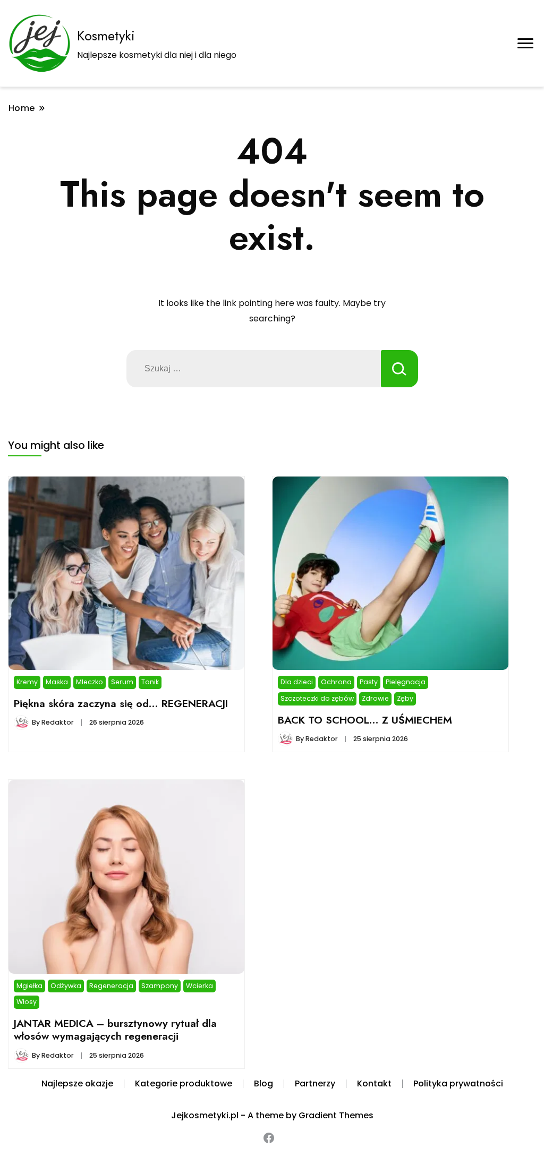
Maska (57, 681)
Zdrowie (375, 698)
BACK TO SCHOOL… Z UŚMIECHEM (365, 719)
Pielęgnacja (406, 681)
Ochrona (336, 681)
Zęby (405, 698)
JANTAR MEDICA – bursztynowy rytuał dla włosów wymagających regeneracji (115, 1029)
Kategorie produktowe (183, 1083)
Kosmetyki (106, 36)
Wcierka (199, 985)
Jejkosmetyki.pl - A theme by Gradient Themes (272, 1115)
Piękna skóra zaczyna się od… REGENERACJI (121, 703)
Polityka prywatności (458, 1083)
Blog (263, 1083)
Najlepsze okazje (77, 1083)
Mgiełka (29, 985)
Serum (122, 681)
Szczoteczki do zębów (317, 698)
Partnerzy (315, 1083)
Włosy (26, 1001)
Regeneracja (111, 985)
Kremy (27, 681)
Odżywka (65, 985)
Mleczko (89, 681)
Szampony (159, 985)
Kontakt (374, 1083)
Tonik (150, 681)
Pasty (369, 681)
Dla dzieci (296, 681)
